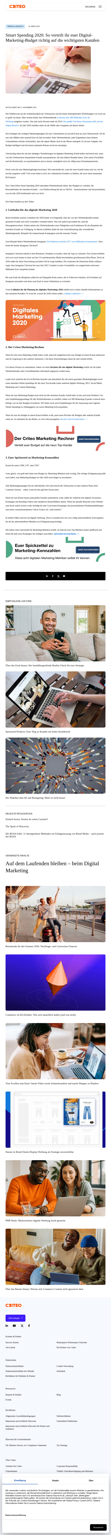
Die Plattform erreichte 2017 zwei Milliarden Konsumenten (72, 241)
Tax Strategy (62, 1445)
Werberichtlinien (64, 1416)
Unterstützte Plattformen (67, 1421)
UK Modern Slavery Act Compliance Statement (26, 1445)
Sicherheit (61, 1371)
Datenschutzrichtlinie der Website (20, 1371)
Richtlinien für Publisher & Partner (20, 1376)
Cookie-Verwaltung (65, 1366)
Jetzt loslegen (90, 6)
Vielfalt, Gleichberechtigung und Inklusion (75, 1471)
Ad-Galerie (10, 1347)
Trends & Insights (15, 26)
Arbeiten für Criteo (14, 1466)
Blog (59, 1395)
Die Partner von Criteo (66, 1347)
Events (8, 1400)
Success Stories (12, 1342)
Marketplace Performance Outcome (72, 1342)
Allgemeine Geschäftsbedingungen (20, 1416)
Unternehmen (11, 1471)
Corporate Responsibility (67, 1466)
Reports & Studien (13, 1395)
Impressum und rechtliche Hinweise (21, 1421)
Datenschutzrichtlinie (15, 1366)
